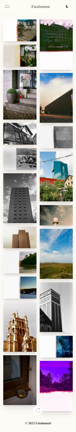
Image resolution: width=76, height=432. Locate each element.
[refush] (38, 410)
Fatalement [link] (40, 6)
